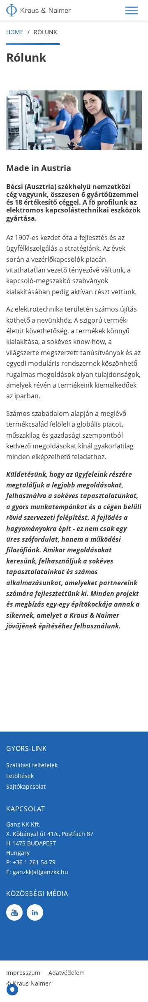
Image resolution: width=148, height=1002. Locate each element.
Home (14, 32)
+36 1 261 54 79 (34, 862)
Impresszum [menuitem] (23, 973)
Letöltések (20, 776)
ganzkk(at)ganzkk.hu (40, 872)
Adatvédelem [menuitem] (67, 973)
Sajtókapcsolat (26, 786)
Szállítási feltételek (32, 765)
